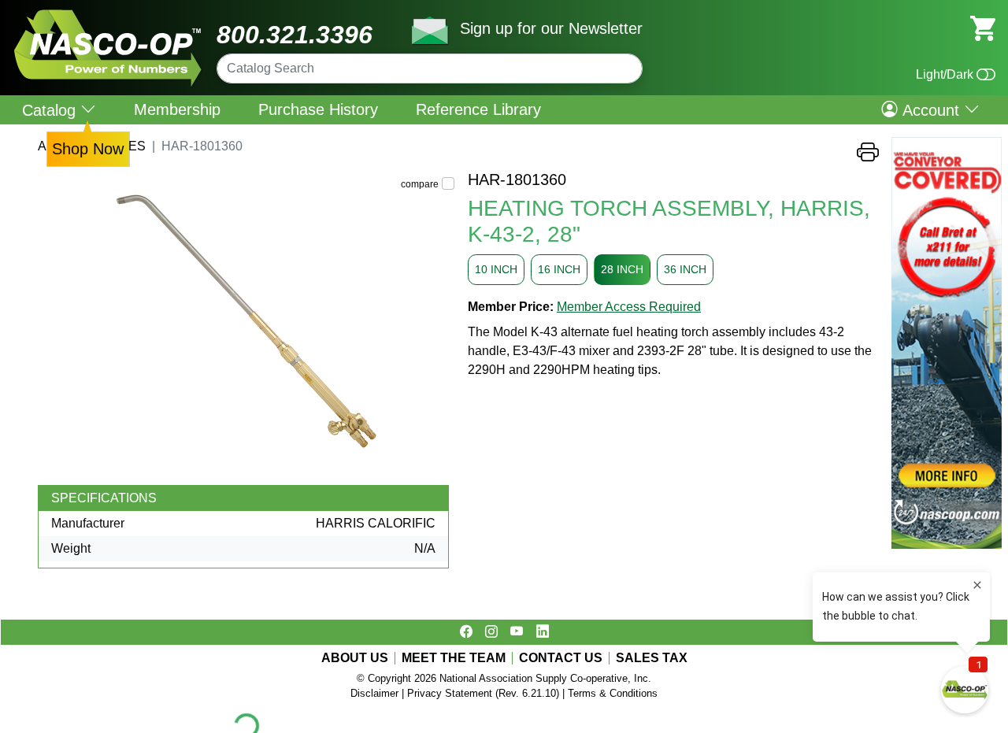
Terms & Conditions (613, 693)
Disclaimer (374, 693)
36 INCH (685, 269)
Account (931, 109)
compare (420, 184)
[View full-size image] (246, 327)
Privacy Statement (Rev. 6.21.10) (483, 693)
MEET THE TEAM (454, 658)
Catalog (51, 110)
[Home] (108, 15)
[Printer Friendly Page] (868, 156)
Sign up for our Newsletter (551, 28)
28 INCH (622, 269)
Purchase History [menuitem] (318, 109)
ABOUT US (354, 658)
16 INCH (559, 269)
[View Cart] (982, 27)
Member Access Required (629, 306)
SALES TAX (651, 658)
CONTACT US (560, 658)
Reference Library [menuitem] (478, 109)
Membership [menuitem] (177, 109)
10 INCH (496, 269)
